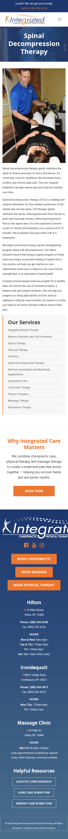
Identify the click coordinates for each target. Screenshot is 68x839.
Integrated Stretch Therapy (23, 330)
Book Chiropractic (34, 559)
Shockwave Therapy (19, 407)
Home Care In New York (34, 792)
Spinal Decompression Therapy (26, 363)
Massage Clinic (34, 723)
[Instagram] (42, 546)
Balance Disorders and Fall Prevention (30, 336)
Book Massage (34, 572)
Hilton (34, 602)
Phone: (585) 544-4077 (34, 687)
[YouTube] (34, 546)
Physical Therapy (18, 350)
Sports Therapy (17, 343)
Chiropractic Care (18, 381)
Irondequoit (34, 667)
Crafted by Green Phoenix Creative (39, 828)
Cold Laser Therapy (19, 387)
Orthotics (13, 356)
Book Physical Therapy (34, 585)
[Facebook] (26, 546)
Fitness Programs (18, 394)
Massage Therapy (18, 400)
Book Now (34, 491)
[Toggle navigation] (59, 19)
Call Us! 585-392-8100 (34, 8)
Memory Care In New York (34, 803)
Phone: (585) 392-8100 (34, 622)
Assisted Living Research (34, 781)
